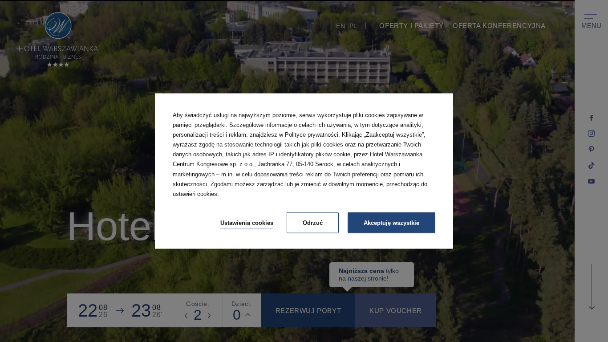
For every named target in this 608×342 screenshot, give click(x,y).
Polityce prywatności (311, 134)
